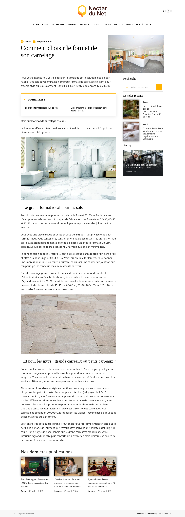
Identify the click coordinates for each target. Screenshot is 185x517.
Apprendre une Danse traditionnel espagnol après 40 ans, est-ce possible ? (101, 483)
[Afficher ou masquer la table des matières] (79, 99)
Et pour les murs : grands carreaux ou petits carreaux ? (89, 109)
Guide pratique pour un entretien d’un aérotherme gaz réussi (141, 166)
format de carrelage (44, 121)
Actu (23, 491)
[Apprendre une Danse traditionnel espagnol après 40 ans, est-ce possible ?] (102, 466)
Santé (145, 102)
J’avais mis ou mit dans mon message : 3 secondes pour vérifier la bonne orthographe (67, 483)
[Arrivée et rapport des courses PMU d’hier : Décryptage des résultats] (35, 466)
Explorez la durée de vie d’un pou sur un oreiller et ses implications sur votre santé (153, 133)
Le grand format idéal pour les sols (41, 107)
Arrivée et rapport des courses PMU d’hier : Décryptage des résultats (34, 483)
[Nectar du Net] (92, 10)
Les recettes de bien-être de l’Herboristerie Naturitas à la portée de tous (152, 111)
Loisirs (58, 491)
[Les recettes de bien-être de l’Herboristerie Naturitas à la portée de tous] (131, 109)
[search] (163, 11)
